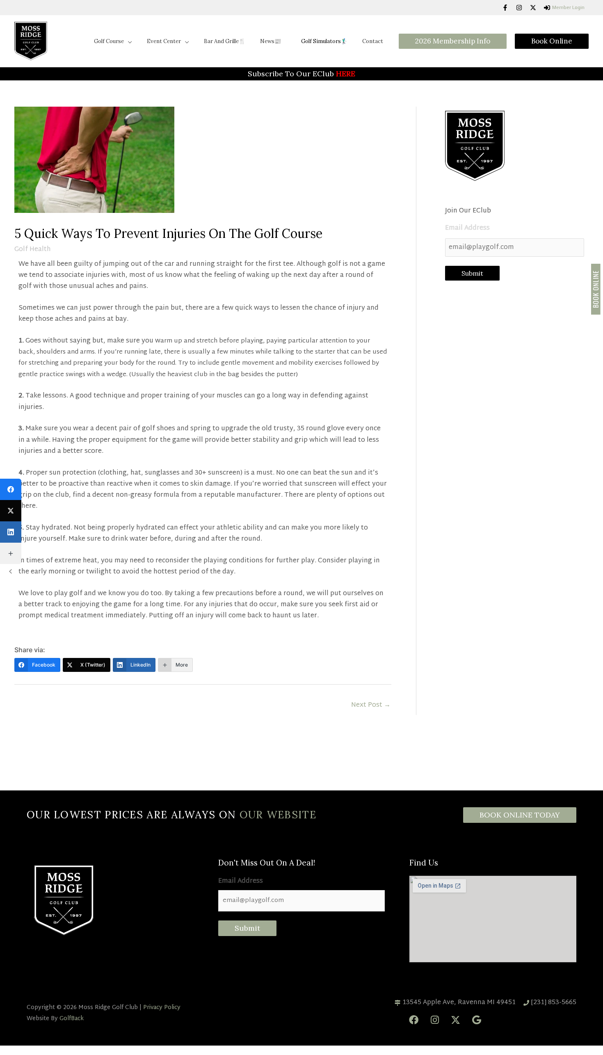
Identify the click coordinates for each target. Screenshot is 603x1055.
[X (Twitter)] (10, 510)
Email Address (467, 210)
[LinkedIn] (10, 532)
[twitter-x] (536, 8)
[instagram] (522, 8)
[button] (128, 32)
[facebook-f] (508, 8)
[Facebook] (10, 489)
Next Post (371, 687)
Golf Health (32, 231)
